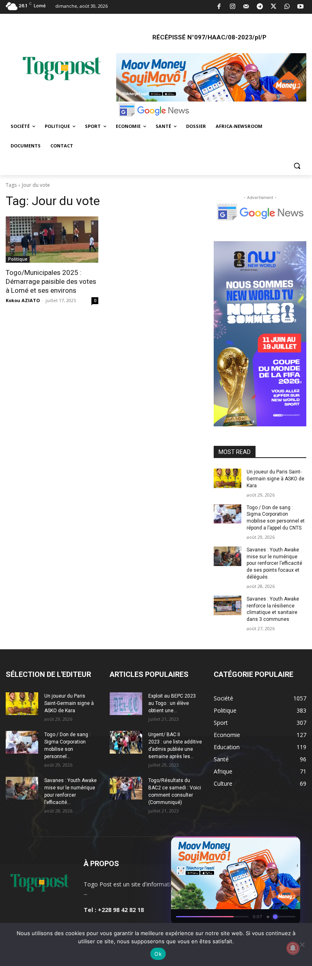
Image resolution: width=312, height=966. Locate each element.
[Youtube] (301, 7)
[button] (296, 165)
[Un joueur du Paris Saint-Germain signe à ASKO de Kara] (227, 478)
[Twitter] (274, 7)
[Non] (302, 944)
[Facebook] (219, 7)
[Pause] (261, 845)
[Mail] (246, 7)
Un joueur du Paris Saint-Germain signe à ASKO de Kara (275, 478)
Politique (17, 259)
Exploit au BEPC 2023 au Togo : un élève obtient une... (172, 703)
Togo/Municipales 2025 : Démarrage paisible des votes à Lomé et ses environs (51, 281)
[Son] (275, 845)
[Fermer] (290, 845)
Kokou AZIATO (23, 300)
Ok (158, 954)
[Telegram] (260, 7)
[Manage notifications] (292, 948)
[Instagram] (232, 7)
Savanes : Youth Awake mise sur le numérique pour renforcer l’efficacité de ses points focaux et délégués (274, 563)
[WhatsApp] (287, 7)
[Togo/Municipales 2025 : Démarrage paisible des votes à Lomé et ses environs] (52, 239)
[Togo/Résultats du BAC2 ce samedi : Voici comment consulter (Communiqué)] (126, 788)
